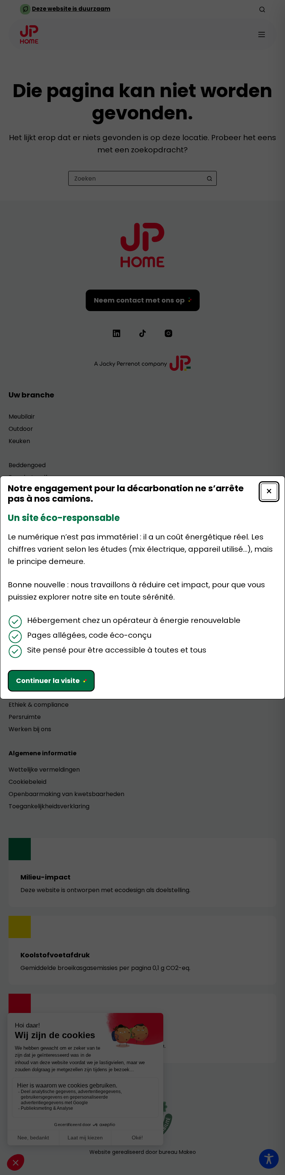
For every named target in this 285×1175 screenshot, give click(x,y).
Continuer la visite (48, 680)
